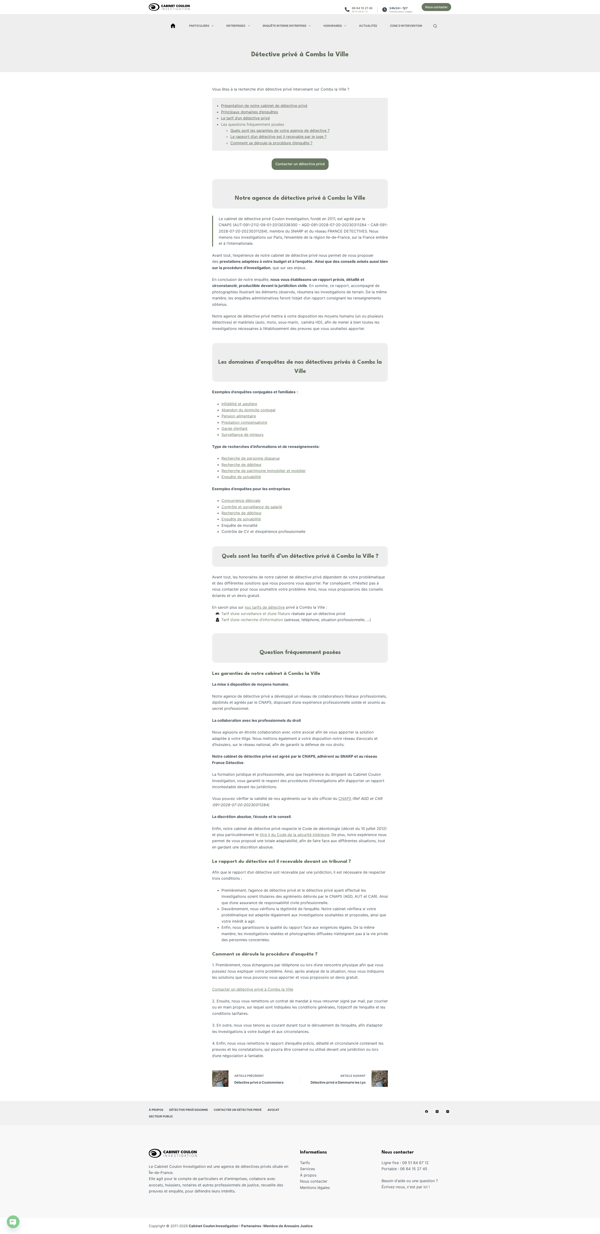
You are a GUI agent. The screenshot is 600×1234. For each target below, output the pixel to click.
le (258, 500)
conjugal (267, 410)
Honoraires (332, 25)
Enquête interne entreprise (284, 25)
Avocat (273, 1110)
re (255, 403)
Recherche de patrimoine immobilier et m (258, 470)
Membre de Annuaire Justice (288, 1226)
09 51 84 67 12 (360, 11)
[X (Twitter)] (437, 1111)
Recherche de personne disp (246, 458)
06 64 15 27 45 (362, 8)
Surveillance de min (238, 434)
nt (246, 428)
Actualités (368, 25)
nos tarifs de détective (265, 607)
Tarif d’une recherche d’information (252, 619)
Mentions (308, 1187)
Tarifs (305, 1162)
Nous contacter (436, 7)
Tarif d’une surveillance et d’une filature (255, 613)
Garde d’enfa (232, 428)
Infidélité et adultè (237, 403)
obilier (300, 470)
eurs (259, 434)
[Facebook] (426, 1111)
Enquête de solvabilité (241, 476)
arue (276, 458)
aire (252, 416)
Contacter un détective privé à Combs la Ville (252, 989)
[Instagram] (447, 1111)
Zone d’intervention (406, 25)
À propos (156, 1110)
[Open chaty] (13, 1221)
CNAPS (344, 798)
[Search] (435, 26)
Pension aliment (235, 416)
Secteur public (161, 1116)
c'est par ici (417, 1186)
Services (307, 1168)
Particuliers (199, 25)
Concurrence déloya (239, 500)
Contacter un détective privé (238, 1110)
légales (323, 1187)
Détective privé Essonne (188, 1110)
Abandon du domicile (240, 410)
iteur (258, 464)
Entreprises (235, 25)
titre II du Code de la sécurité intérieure (294, 834)
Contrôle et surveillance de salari (250, 506)
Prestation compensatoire (244, 422)
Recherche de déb (237, 464)
